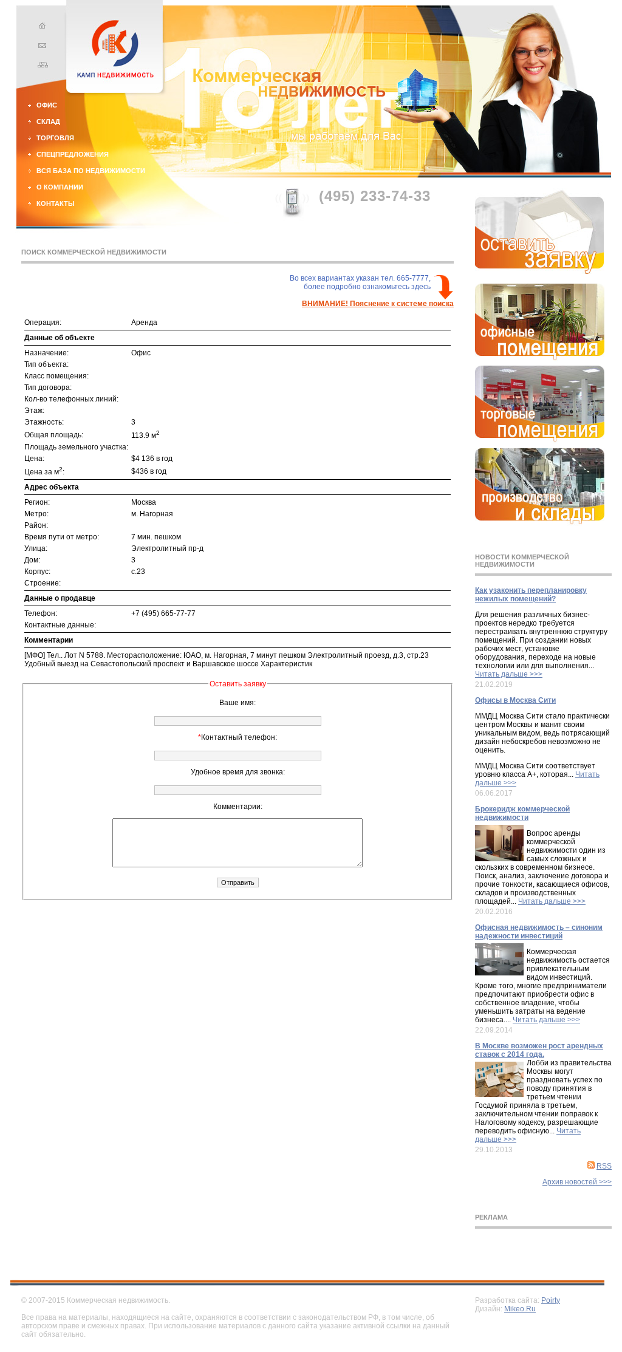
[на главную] (41, 27)
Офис (46, 105)
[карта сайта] (41, 66)
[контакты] (41, 47)
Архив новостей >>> (577, 1182)
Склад (48, 121)
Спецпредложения (72, 154)
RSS (604, 1166)
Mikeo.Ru (520, 1309)
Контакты (55, 203)
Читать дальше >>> (508, 674)
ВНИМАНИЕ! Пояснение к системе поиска (378, 303)
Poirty (550, 1300)
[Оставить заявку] (539, 271)
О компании (59, 187)
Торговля (55, 138)
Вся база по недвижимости (90, 170)
